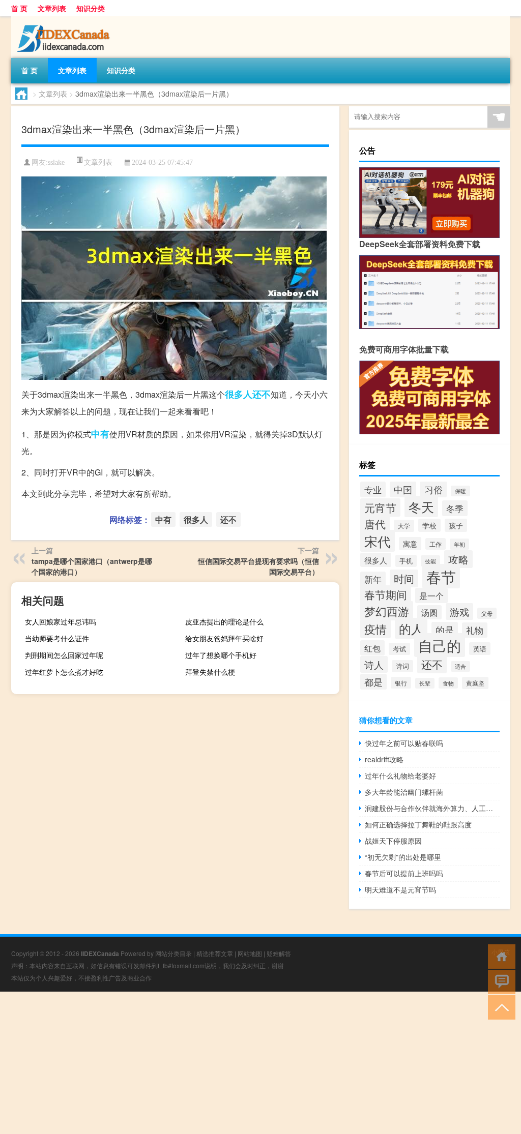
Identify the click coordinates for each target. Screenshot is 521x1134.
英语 (479, 648)
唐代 (375, 523)
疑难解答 (279, 953)
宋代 (377, 540)
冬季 (455, 508)
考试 (399, 648)
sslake (56, 162)
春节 (441, 576)
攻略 (458, 559)
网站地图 (250, 953)
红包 (372, 648)
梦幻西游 (386, 611)
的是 (445, 629)
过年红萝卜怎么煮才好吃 (64, 672)
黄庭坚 (475, 683)
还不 (261, 394)
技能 (430, 561)
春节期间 (385, 594)
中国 (403, 489)
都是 (373, 681)
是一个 (431, 595)
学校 (429, 525)
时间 (404, 578)
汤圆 (429, 612)
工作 (435, 544)
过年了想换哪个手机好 (220, 655)
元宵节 (380, 507)
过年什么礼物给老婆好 (400, 775)
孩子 (456, 525)
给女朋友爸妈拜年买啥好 (224, 638)
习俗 (433, 489)
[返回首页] (499, 955)
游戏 (459, 611)
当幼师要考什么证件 (57, 638)
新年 (373, 579)
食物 (448, 683)
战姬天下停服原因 (393, 840)
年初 (459, 544)
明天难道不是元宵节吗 (400, 889)
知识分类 (90, 8)
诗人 (374, 664)
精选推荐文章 (214, 953)
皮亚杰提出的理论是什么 (224, 621)
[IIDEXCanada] (64, 20)
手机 (406, 560)
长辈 (424, 683)
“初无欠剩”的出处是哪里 (403, 857)
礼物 (474, 630)
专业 (373, 489)
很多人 (238, 394)
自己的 (439, 645)
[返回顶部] (499, 1006)
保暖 (460, 491)
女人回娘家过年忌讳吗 (60, 621)
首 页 (19, 8)
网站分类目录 (173, 953)
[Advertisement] (260, 1063)
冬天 (421, 506)
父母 (487, 613)
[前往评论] (499, 981)
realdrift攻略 (384, 759)
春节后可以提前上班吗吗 (404, 873)
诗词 (402, 666)
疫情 (375, 629)
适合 (460, 666)
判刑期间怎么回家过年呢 (64, 655)
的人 (411, 628)
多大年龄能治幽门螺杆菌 (404, 792)
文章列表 (52, 8)
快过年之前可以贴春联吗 (404, 743)
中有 (100, 433)
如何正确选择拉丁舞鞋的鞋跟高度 (418, 824)
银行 (401, 682)
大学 (404, 525)
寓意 (410, 544)
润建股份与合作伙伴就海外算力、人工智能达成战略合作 (432, 808)
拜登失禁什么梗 (210, 672)
